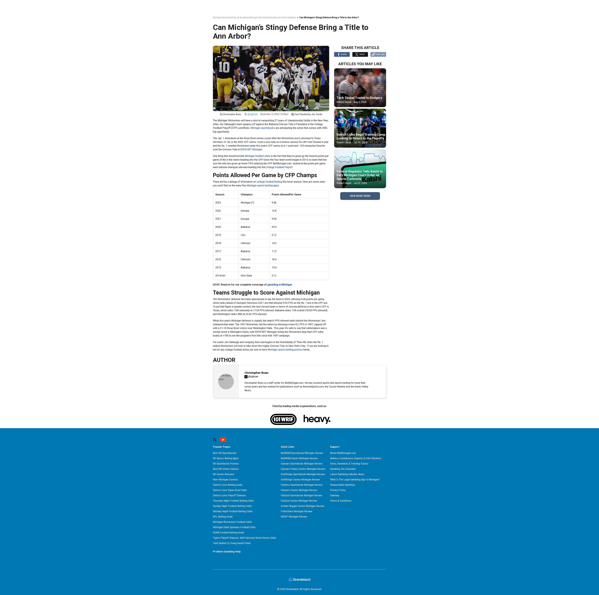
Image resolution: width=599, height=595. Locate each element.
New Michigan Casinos (225, 479)
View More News (360, 195)
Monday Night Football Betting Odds (233, 511)
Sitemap (334, 495)
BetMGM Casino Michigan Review (299, 458)
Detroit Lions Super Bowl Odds (230, 490)
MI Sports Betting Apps (226, 458)
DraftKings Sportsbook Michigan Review (303, 474)
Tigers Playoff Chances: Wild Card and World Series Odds (244, 537)
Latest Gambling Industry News (347, 474)
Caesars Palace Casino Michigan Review (303, 468)
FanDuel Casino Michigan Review (299, 500)
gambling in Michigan (279, 284)
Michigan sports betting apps (263, 185)
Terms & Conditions (340, 500)
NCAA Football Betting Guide (228, 532)
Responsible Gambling (342, 484)
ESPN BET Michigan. (251, 149)
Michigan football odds (257, 156)
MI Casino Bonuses (223, 474)
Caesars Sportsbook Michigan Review (301, 463)
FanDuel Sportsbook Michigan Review (301, 495)
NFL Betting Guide (223, 516)
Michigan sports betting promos (285, 349)
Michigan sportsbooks (263, 127)
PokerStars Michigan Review (296, 511)
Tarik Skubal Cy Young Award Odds (232, 543)
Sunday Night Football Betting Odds (232, 506)
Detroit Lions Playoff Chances (229, 495)
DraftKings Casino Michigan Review (300, 479)
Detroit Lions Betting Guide (227, 484)
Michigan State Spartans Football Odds (234, 527)
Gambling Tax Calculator (343, 468)
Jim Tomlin (316, 114)
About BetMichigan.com (343, 453)
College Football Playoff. (279, 167)
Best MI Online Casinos (226, 468)
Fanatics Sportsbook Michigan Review (302, 484)
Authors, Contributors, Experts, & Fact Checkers (355, 458)
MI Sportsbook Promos (226, 463)
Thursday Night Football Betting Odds (233, 500)
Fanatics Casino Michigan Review (299, 490)
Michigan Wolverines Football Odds (232, 521)
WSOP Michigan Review (294, 516)
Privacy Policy (338, 490)
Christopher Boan (232, 114)
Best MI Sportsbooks (224, 453)
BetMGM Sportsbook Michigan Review (302, 453)
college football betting (269, 181)
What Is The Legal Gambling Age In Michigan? (355, 479)
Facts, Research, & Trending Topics (349, 463)
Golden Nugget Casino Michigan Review (302, 506)
